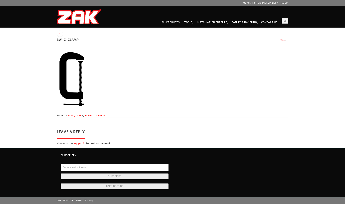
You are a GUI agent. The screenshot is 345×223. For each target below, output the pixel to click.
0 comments (98, 115)
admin (88, 115)
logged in (79, 143)
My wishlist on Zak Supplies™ (260, 2)
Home (282, 40)
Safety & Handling (244, 22)
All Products (171, 22)
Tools (188, 22)
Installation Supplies (212, 22)
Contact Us (269, 22)
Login (285, 2)
